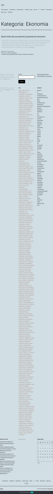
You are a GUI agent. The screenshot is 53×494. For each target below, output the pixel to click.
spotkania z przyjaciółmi (27, 354)
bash (27, 112)
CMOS (30, 142)
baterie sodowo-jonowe (22, 114)
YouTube (26, 417)
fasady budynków (29, 179)
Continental (26, 144)
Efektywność (40, 120)
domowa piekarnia (21, 157)
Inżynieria (39, 148)
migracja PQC (21, 272)
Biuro (38, 99)
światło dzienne (29, 432)
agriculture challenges (22, 92)
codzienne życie (21, 144)
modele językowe (32, 274)
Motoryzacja (49, 9)
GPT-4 (20, 192)
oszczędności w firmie (26, 291)
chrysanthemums (21, 140)
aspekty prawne (21, 103)
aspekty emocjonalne (28, 101)
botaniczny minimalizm (22, 129)
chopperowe (27, 138)
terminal (28, 378)
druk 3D (32, 166)
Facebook (24, 179)
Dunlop (20, 168)
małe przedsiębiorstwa (22, 263)
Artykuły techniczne (41, 95)
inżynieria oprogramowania (29, 209)
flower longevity (27, 181)
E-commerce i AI (40, 116)
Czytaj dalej (31, 47)
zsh (19, 430)
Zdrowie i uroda (28, 9)
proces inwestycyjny (29, 313)
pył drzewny (27, 328)
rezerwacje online (21, 337)
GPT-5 (23, 192)
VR (37, 196)
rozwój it (31, 339)
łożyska (32, 430)
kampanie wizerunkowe (29, 218)
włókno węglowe (21, 417)
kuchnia (20, 237)
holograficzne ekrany (21, 198)
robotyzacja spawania (27, 337)
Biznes (35, 9)
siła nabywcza (30, 54)
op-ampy (30, 285)
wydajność (32, 406)
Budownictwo (20, 9)
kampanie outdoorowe (22, 218)
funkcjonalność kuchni (25, 183)
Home (38, 141)
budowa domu (32, 131)
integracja (26, 207)
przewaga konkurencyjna (22, 326)
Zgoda (32, 492)
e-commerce (20, 172)
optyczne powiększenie (30, 287)
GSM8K (20, 194)
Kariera (38, 152)
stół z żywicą (20, 367)
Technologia (40, 182)
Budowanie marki (41, 102)
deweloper (29, 151)
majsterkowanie (28, 248)
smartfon (30, 350)
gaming (20, 185)
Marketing (39, 153)
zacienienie (30, 417)
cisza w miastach (27, 140)
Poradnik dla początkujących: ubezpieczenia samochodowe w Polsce (7, 443)
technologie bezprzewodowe (22, 376)
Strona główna (4, 9)
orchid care (27, 289)
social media (32, 352)
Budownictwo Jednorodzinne (43, 106)
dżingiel (25, 170)
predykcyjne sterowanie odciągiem (23, 311)
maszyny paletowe (21, 257)
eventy (20, 179)
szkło (23, 369)
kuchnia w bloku (25, 237)
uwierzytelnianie (28, 397)
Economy (39, 118)
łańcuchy (28, 430)
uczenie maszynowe (21, 391)
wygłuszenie (26, 408)
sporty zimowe (21, 354)
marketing (27, 250)
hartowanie (31, 194)
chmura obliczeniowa (21, 138)
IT (38, 9)
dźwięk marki (20, 170)
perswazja (20, 302)
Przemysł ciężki (40, 171)
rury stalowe (30, 343)
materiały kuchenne (21, 261)
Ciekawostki (40, 109)
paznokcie (32, 298)
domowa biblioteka (28, 155)
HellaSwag (20, 196)
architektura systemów (22, 101)
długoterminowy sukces (30, 168)
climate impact (25, 142)
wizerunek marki (21, 404)
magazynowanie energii (22, 248)
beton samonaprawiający (22, 118)
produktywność (31, 315)
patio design (27, 298)
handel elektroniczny (25, 194)
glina (23, 185)
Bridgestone (27, 131)
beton (27, 116)
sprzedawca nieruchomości (22, 356)
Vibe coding (39, 194)
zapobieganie (21, 419)
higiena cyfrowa (25, 196)
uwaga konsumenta (21, 397)
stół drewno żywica (31, 365)
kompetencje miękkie (28, 222)
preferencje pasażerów (22, 313)
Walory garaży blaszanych (43, 74)
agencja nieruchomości (22, 90)
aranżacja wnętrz (27, 99)
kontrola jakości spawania (22, 231)
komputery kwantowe (21, 224)
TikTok (31, 378)
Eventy (38, 129)
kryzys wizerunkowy (26, 235)
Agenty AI (39, 90)
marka (24, 250)
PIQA (25, 304)
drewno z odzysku (21, 166)
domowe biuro (21, 159)
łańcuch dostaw (24, 430)
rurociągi (26, 343)
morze (20, 276)
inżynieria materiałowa (22, 209)
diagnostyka (20, 153)
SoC (28, 352)
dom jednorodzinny (21, 155)
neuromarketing (31, 276)
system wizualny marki (30, 367)
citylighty (32, 140)
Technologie (40, 184)
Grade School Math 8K (28, 192)
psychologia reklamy (21, 328)
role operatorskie (21, 339)
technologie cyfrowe (30, 376)
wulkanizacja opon (21, 406)
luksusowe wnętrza (29, 246)
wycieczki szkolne (28, 406)
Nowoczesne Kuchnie (42, 161)
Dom (38, 115)
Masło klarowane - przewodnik (29, 257)
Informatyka (40, 145)
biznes (28, 125)
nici (19, 278)
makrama (20, 250)
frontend (20, 183)
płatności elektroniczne (22, 330)
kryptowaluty (20, 235)
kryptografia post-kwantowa (29, 233)
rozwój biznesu (27, 339)
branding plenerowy (21, 131)
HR (38, 143)
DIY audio (32, 153)
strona (5, 79)
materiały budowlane (21, 259)
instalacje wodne (21, 207)
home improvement (28, 198)
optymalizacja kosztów (22, 289)
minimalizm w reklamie (22, 274)
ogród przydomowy (21, 285)
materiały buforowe (28, 259)
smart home (24, 352)
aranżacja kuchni (21, 99)
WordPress (50, 488)
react (27, 330)
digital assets (25, 153)
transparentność (28, 382)
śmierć (25, 432)
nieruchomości (23, 278)
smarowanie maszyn (24, 350)
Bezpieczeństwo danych (42, 97)
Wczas (38, 198)
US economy (25, 393)
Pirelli (28, 304)
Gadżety (39, 136)
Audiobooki (20, 105)
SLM (19, 350)
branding (27, 129)
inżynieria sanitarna (21, 211)
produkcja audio (26, 315)
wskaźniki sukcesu (27, 404)
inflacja (20, 54)
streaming (20, 363)
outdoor (32, 291)
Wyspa (38, 201)
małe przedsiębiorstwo (29, 263)
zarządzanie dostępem (27, 419)
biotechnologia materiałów (22, 125)
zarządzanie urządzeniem (22, 423)
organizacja (32, 289)
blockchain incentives (21, 127)
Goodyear (27, 185)
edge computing (31, 172)
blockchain (32, 125)
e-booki (28, 170)
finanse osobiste (6, 54)
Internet (30, 207)
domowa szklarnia (27, 157)
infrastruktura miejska (21, 205)
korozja (32, 231)
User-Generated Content (22, 395)
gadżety (31, 183)
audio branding (25, 105)
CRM (30, 144)
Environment (40, 127)
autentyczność (31, 105)
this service (7, 89)
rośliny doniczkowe (27, 341)
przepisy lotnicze (21, 324)
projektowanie (26, 317)
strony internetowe (29, 363)
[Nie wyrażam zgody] (51, 492)
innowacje (27, 205)
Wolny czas (4, 12)
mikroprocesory (26, 272)
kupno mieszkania (31, 237)
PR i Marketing (40, 164)
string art (24, 363)
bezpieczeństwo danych (30, 118)
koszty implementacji (21, 233)
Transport (39, 187)
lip (38, 462)
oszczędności (24, 54)
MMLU (27, 274)
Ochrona (39, 162)
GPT (38, 138)
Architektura (12, 9)
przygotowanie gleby (29, 326)
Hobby (38, 139)
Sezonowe (39, 176)
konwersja (28, 231)
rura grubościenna (21, 343)
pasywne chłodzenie (21, 298)
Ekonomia (15, 52)
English (38, 125)
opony (20, 287)
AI (26, 92)
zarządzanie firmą (28, 421)
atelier (31, 103)
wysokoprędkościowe (30, 410)
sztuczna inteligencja (28, 369)
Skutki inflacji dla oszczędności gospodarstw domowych (23, 36)
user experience (29, 395)
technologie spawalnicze (22, 378)
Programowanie (40, 168)
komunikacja (27, 224)
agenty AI (28, 90)
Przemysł (10, 12)
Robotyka (39, 175)
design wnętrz (21, 151)
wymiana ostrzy (31, 408)
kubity (31, 235)
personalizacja (21, 300)
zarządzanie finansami (22, 421)
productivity (20, 315)
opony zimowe (24, 287)
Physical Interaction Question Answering (28, 302)
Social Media (40, 178)
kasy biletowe (21, 220)
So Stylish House (21, 439)
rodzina (33, 337)
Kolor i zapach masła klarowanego (28, 220)
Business (39, 108)
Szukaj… (20, 74)
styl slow (26, 365)
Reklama (39, 173)
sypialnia (25, 367)
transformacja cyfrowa (22, 382)
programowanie (21, 317)
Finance (39, 131)
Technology (39, 185)
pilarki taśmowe (21, 304)
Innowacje (39, 146)
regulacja (30, 330)
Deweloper (39, 111)
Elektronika (39, 123)
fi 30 (33, 179)
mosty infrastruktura (25, 276)
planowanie (32, 304)
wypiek (20, 410)
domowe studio (26, 159)
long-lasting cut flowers (22, 246)
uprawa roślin (21, 393)
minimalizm (31, 272)
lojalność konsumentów (28, 244)
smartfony (20, 352)
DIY (29, 153)
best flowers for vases (22, 116)
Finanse (43, 9)
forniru (31, 181)
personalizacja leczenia (27, 300)
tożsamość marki (26, 380)
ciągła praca (20, 142)
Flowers (39, 134)
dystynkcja (24, 168)
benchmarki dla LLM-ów (29, 114)
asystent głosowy (27, 103)
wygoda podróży (21, 408)
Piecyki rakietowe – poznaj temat (44, 76)
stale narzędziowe (30, 356)
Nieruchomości (40, 159)
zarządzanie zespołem (30, 423)
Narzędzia (39, 157)
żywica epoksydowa (21, 434)
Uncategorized (40, 189)
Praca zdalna (40, 166)
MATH (26, 261)
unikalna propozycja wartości (29, 391)
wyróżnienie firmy (25, 410)
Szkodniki (39, 180)
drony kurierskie (27, 166)
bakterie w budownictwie (22, 112)
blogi (26, 127)
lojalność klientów (21, 244)
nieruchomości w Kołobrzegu (30, 278)
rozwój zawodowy (21, 341)
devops (25, 151)
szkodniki (20, 369)
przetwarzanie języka (27, 324)
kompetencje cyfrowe (21, 222)
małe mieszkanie (31, 261)
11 (40, 451)
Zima (38, 205)
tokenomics (20, 380)
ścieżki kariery (21, 432)
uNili (2, 5)
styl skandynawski (21, 365)
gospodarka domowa (14, 54)
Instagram (31, 205)
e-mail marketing (26, 172)
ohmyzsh (27, 285)
